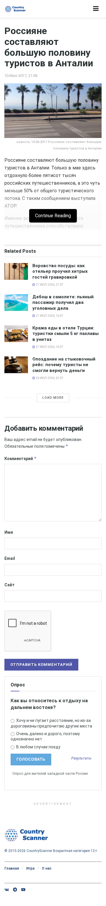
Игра (30, 868)
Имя (8, 532)
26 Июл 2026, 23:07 (49, 378)
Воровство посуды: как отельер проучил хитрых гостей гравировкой (60, 271)
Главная (11, 868)
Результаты (81, 758)
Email (9, 558)
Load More (53, 398)
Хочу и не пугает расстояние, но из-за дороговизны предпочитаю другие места (51, 723)
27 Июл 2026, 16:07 (49, 315)
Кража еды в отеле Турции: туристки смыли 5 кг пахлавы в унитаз (65, 333)
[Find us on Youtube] (23, 889)
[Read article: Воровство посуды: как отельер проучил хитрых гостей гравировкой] (16, 271)
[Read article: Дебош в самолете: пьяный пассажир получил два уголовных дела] (16, 302)
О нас (47, 868)
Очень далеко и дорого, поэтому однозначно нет (45, 736)
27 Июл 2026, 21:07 (49, 284)
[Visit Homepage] (15, 9)
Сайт (9, 584)
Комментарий (20, 458)
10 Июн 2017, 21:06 (20, 75)
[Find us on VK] (6, 889)
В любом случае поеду (37, 747)
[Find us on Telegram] (15, 889)
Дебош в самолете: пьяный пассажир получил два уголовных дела (63, 302)
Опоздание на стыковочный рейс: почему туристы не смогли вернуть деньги (63, 364)
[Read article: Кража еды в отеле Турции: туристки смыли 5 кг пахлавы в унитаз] (16, 333)
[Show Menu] (96, 9)
